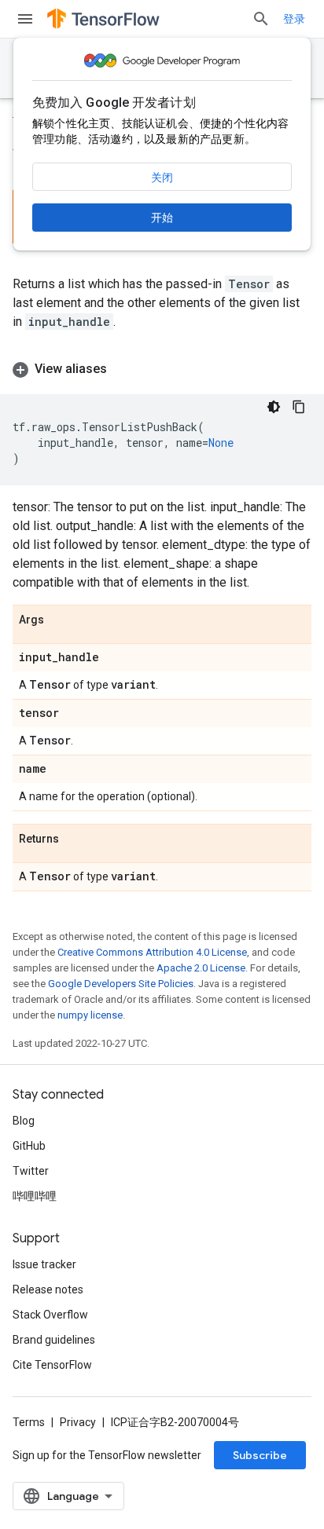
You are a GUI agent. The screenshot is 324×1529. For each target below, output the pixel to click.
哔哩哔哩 (35, 1196)
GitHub (29, 1145)
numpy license (90, 1015)
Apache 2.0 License (200, 968)
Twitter (31, 1171)
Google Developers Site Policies (120, 983)
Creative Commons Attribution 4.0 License (152, 952)
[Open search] (261, 18)
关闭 (162, 177)
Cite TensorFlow (52, 1365)
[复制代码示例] (298, 406)
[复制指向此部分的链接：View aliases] (122, 369)
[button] (162, 369)
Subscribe (260, 1455)
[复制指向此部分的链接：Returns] (74, 839)
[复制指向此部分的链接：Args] (59, 620)
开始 (162, 217)
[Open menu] (25, 19)
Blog (24, 1120)
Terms (29, 1422)
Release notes (48, 1289)
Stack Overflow (50, 1314)
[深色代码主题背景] (273, 406)
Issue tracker (44, 1264)
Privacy (78, 1422)
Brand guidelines (54, 1339)
